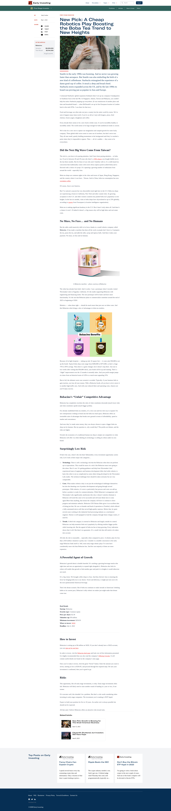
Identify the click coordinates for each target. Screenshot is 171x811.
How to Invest (130, 8)
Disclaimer (41, 795)
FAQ (113, 3)
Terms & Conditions (62, 795)
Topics (105, 3)
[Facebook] (29, 799)
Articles (120, 8)
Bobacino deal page (83, 653)
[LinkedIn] (35, 799)
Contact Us (73, 795)
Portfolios (112, 8)
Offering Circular (104, 656)
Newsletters (95, 3)
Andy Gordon (44, 15)
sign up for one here (71, 648)
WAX (73, 623)
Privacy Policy (50, 795)
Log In (139, 3)
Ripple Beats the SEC (98, 762)
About (87, 3)
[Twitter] (32, 799)
